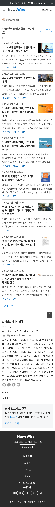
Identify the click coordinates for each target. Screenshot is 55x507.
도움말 (27, 476)
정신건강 (6, 97)
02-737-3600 (28, 482)
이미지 (5, 392)
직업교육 (6, 67)
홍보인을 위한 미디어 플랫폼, (27, 3)
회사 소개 (22, 502)
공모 (14, 196)
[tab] (27, 456)
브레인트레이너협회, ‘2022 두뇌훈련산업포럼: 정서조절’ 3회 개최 (18, 112)
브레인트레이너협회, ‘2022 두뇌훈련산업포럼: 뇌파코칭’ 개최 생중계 (18, 146)
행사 (14, 67)
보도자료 (27, 456)
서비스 (27, 463)
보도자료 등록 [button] (28, 447)
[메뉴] (3, 9)
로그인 (12, 502)
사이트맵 (41, 502)
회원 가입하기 (12, 423)
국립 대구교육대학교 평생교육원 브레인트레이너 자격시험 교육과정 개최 (18, 210)
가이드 (27, 469)
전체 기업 (7, 305)
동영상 (5, 397)
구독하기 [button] (46, 30)
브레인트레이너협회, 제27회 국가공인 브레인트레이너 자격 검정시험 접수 (18, 278)
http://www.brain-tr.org (18, 335)
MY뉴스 (14, 417)
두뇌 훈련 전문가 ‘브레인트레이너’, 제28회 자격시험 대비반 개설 (18, 244)
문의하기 (27, 487)
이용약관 (32, 502)
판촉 (14, 264)
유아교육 (15, 132)
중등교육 (15, 166)
